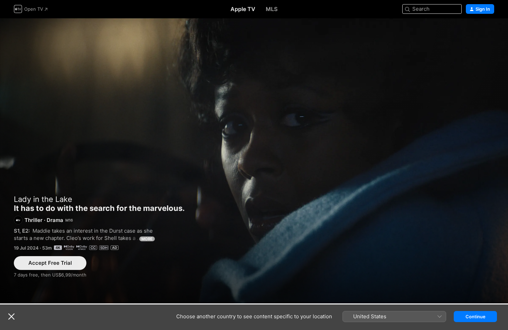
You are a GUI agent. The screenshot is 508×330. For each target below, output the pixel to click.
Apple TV (243, 9)
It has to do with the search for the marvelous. (254, 160)
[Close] (11, 316)
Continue (475, 316)
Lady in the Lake (43, 199)
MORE (147, 238)
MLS (271, 9)
